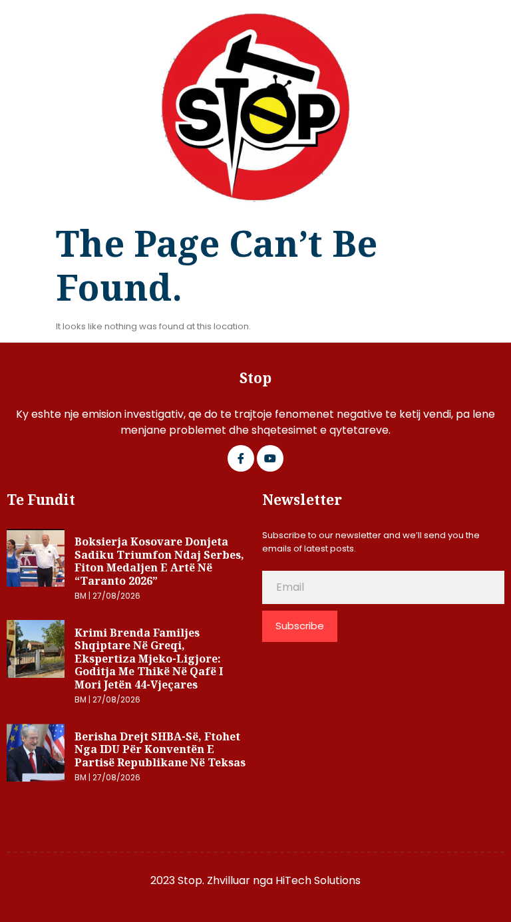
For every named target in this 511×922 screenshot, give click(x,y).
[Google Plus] (270, 458)
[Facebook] (241, 458)
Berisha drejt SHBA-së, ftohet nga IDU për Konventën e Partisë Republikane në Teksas (160, 749)
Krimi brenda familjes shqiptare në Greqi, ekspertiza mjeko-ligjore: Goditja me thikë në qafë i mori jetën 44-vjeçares (149, 658)
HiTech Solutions (318, 880)
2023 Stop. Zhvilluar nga (212, 880)
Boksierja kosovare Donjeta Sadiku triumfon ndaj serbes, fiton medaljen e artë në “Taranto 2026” (159, 561)
